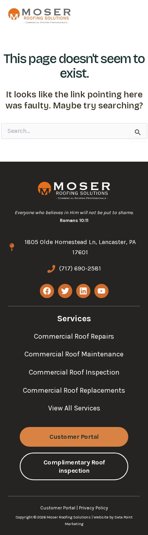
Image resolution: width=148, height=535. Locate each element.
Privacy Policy (93, 508)
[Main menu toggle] (127, 15)
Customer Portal (57, 508)
